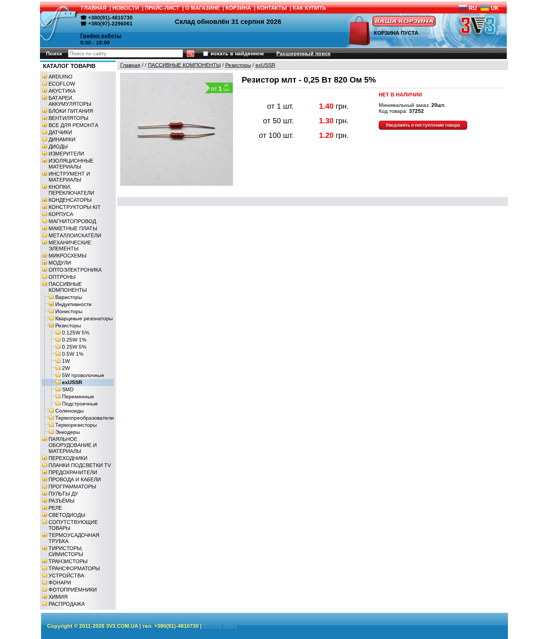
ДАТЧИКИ (60, 132)
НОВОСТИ (125, 8)
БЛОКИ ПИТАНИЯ (71, 111)
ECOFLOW (62, 84)
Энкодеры (67, 432)
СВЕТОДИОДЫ (67, 515)
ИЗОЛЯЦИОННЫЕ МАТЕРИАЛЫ (71, 164)
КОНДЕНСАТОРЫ (70, 200)
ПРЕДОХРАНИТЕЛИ (73, 472)
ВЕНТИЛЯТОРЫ (68, 118)
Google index (220, 626)
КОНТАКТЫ (272, 8)
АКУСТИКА (62, 91)
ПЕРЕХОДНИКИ (68, 458)
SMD (68, 389)
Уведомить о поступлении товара (423, 125)
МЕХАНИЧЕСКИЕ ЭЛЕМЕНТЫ (70, 245)
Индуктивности (73, 304)
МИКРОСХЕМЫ (67, 256)
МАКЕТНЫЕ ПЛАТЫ (73, 228)
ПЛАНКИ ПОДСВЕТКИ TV (80, 465)
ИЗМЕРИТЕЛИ (66, 154)
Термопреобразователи (84, 418)
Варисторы (68, 297)
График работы (100, 35)
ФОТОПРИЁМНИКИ (73, 590)
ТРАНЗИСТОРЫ (68, 561)
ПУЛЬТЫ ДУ (63, 494)
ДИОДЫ (58, 146)
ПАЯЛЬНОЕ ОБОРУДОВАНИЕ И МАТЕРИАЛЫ (73, 445)
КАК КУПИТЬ (309, 8)
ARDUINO (60, 77)
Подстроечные (80, 404)
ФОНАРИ (60, 583)
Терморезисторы (76, 425)
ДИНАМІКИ (62, 139)
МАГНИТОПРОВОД (72, 221)
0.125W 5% (75, 333)
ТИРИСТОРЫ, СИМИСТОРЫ (66, 551)
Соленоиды (69, 411)
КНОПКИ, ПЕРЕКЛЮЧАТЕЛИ (71, 190)
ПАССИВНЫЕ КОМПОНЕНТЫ (68, 287)
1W (66, 361)
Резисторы (68, 325)
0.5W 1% (72, 354)
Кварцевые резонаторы (84, 318)
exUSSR (72, 382)
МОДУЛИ (60, 263)
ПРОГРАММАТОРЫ (72, 487)
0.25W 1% (74, 340)
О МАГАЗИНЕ (202, 8)
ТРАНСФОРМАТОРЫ (74, 568)
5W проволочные (83, 375)
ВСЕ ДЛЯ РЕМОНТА (73, 125)
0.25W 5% (74, 347)
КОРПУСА (61, 214)
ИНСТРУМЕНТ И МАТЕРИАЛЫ (69, 177)
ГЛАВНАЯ (93, 8)
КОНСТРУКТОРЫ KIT (75, 207)
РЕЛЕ (55, 508)
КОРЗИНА (238, 8)
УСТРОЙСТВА (66, 575)
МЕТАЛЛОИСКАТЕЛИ (75, 235)
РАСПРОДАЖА (67, 604)
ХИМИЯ (58, 597)
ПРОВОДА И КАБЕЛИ (75, 479)
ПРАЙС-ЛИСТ (162, 8)
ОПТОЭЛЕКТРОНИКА (75, 270)
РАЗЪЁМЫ (61, 501)
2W (66, 368)
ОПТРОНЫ (62, 277)
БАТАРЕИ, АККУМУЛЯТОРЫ (70, 101)
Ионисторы (69, 311)
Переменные (78, 396)
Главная (130, 65)
